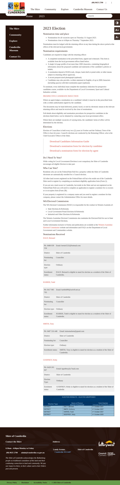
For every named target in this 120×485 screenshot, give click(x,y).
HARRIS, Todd (49, 282)
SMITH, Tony (48, 324)
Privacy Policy (12, 482)
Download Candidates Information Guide (69, 141)
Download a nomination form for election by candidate (76, 146)
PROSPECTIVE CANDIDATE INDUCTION (60, 96)
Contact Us (102, 9)
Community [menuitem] (15, 34)
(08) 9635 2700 (97, 3)
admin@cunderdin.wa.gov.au (33, 453)
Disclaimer (25, 482)
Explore (65, 9)
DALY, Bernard (49, 238)
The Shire (35, 9)
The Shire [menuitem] (14, 28)
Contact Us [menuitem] (15, 56)
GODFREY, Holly (50, 360)
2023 (42, 16)
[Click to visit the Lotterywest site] (107, 444)
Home (29, 16)
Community (50, 9)
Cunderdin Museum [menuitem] (14, 49)
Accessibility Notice (40, 482)
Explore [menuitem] (13, 41)
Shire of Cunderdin (85, 449)
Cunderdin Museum (82, 9)
